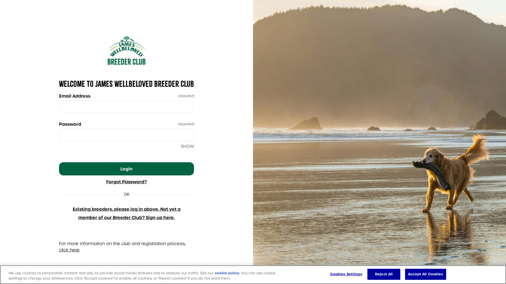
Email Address (126, 96)
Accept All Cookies (425, 274)
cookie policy (227, 273)
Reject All (384, 274)
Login (126, 169)
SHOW (187, 146)
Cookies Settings (346, 274)
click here (69, 250)
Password (126, 124)
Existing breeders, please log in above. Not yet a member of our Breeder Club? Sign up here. (127, 213)
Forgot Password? (126, 182)
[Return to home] (126, 50)
